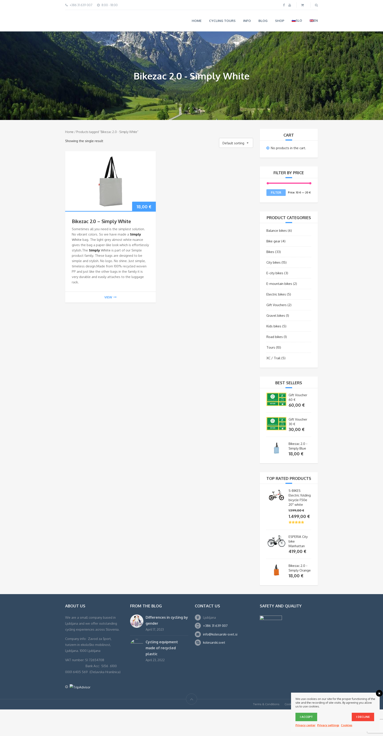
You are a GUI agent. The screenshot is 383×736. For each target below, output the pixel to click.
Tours (270, 347)
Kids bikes (273, 326)
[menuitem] (297, 20)
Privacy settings (328, 725)
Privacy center (305, 725)
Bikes (270, 251)
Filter (276, 192)
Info (247, 21)
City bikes (273, 262)
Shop (279, 21)
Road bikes (274, 336)
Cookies (290, 703)
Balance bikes (276, 230)
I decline (363, 717)
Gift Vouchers (276, 305)
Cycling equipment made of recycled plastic (162, 647)
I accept (306, 717)
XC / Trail (273, 358)
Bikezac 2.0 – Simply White (101, 221)
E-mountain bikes (279, 283)
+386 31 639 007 (215, 625)
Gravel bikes (275, 315)
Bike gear (273, 241)
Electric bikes (276, 294)
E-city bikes (274, 273)
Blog (263, 21)
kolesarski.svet (214, 642)
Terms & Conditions (266, 703)
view (108, 297)
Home (196, 21)
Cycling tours (222, 21)
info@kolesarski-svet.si (220, 634)
